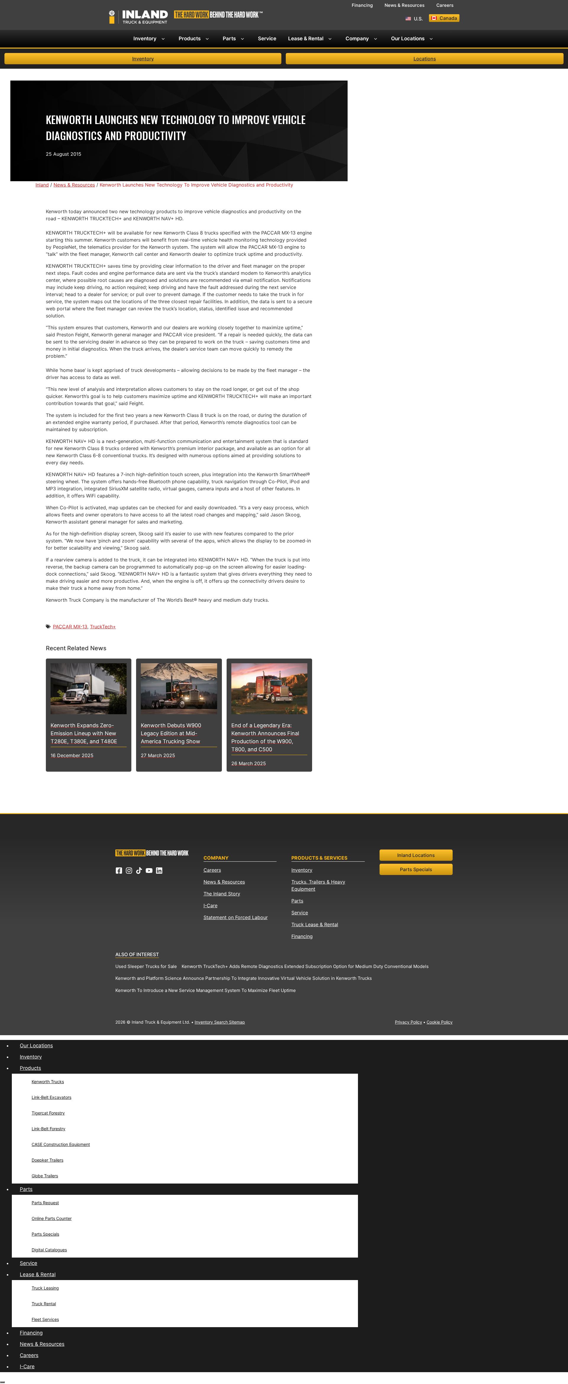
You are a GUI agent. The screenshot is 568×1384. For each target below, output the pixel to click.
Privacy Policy (408, 1022)
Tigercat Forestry (48, 1112)
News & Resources (405, 5)
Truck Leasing (45, 1287)
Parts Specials (416, 869)
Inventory (144, 38)
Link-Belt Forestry (48, 1128)
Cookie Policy (440, 1022)
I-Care (210, 905)
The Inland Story (222, 894)
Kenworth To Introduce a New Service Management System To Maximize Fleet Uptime (205, 990)
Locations (425, 59)
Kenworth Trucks (48, 1081)
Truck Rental (44, 1303)
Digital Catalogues (49, 1249)
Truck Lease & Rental (314, 924)
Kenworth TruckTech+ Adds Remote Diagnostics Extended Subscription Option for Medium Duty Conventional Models (305, 966)
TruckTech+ (103, 627)
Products (190, 38)
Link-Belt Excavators (51, 1097)
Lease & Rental (305, 38)
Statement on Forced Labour (236, 917)
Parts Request (45, 1202)
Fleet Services (45, 1319)
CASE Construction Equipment (61, 1144)
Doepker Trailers (47, 1160)
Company (357, 38)
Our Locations (408, 38)
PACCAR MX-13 (70, 627)
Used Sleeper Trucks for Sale (146, 966)
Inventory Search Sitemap (220, 1022)
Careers (445, 5)
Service (267, 38)
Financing (362, 5)
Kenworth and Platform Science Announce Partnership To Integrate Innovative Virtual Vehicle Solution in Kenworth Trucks (243, 978)
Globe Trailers (45, 1175)
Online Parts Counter (52, 1218)
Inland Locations (416, 855)
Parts (229, 38)
